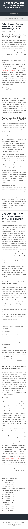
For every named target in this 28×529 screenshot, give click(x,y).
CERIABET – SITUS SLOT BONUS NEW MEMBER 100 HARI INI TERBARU (12, 216)
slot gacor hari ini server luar (9, 516)
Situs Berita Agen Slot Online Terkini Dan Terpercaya (14, 5)
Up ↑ (14, 525)
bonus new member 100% (13, 458)
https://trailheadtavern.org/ (9, 70)
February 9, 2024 (6, 31)
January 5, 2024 (6, 221)
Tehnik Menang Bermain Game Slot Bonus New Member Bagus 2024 (12, 26)
